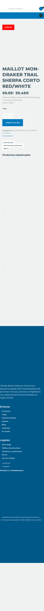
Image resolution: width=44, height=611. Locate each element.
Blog (4, 425)
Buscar (33, 8)
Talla (4, 109)
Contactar (6, 428)
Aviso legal (6, 445)
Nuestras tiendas (9, 418)
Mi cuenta (6, 431)
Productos (6, 411)
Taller (4, 415)
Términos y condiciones (12, 451)
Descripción (8, 142)
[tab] (22, 145)
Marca (6, 148)
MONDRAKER (7, 136)
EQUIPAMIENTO (19, 130)
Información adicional (13, 145)
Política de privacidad (11, 448)
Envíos (4, 455)
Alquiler (5, 421)
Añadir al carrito (13, 122)
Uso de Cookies (8, 458)
